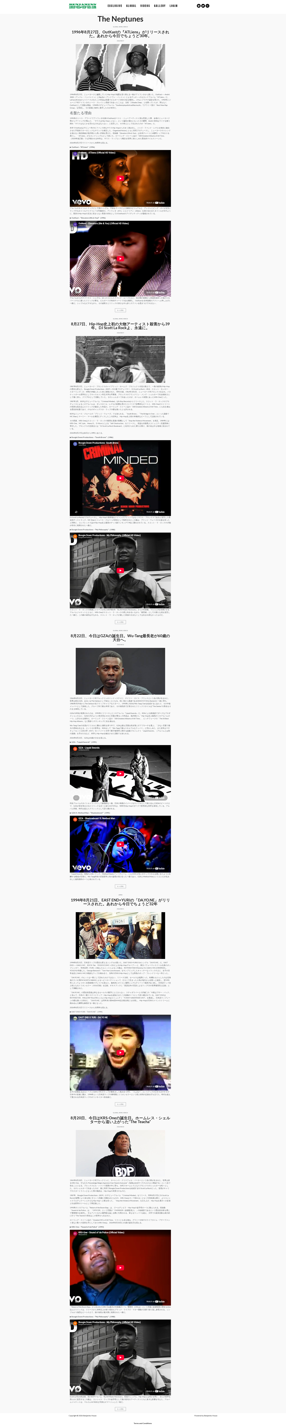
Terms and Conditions (143, 1423)
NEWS (121, 27)
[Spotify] (199, 6)
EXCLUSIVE (115, 6)
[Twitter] (203, 6)
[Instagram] (207, 6)
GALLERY (160, 6)
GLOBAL (131, 6)
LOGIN (174, 6)
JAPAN (120, 895)
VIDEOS (145, 6)
